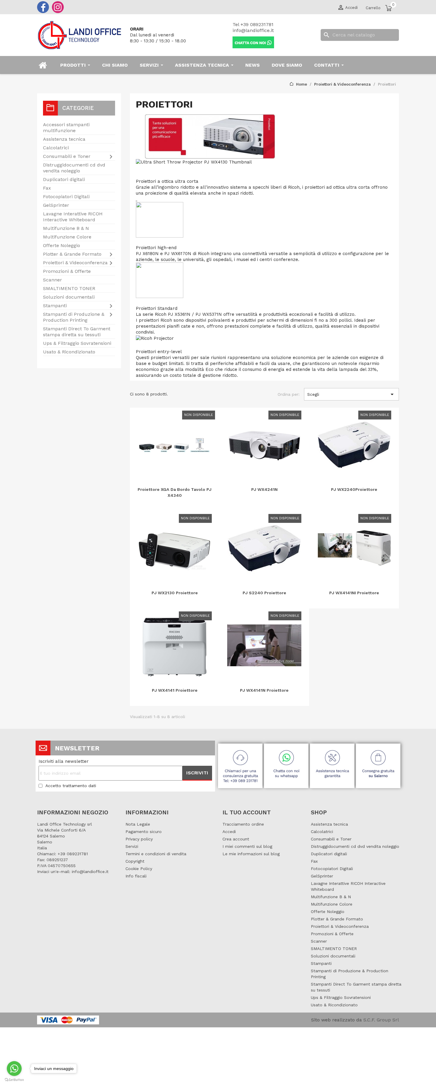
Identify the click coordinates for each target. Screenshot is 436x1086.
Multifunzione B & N (66, 228)
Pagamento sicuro (143, 831)
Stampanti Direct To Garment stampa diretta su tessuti (76, 331)
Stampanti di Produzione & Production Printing (73, 317)
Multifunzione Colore (67, 237)
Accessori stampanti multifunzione (66, 127)
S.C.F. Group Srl (381, 1020)
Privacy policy (139, 839)
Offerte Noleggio (61, 245)
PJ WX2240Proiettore (354, 489)
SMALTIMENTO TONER (69, 288)
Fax (47, 188)
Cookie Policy (138, 868)
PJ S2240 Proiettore (264, 592)
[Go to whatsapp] (14, 1068)
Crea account (235, 839)
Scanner (52, 280)
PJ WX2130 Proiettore (175, 592)
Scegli (351, 394)
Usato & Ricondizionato (69, 352)
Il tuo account (246, 812)
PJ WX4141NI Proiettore (354, 592)
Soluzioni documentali (69, 297)
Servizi (131, 846)
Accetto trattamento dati (70, 785)
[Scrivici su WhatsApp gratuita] (287, 764)
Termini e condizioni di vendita (155, 853)
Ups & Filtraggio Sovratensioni (77, 343)
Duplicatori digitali (64, 179)
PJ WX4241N (264, 489)
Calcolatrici (56, 147)
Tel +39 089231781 (253, 24)
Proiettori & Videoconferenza (75, 262)
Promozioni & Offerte (67, 271)
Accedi (229, 831)
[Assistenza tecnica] (333, 764)
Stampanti (55, 305)
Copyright (134, 861)
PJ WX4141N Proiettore (264, 690)
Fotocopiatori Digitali (66, 196)
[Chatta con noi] (253, 42)
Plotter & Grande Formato (72, 254)
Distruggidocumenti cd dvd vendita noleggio (74, 168)
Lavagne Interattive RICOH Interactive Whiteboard (73, 216)
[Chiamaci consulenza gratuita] (241, 764)
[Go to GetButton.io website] (14, 1080)
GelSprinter (56, 205)
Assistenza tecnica (64, 139)
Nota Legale (137, 824)
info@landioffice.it (253, 30)
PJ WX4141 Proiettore (175, 690)
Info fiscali (136, 876)
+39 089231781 (73, 853)
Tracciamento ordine (243, 824)
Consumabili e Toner (66, 156)
